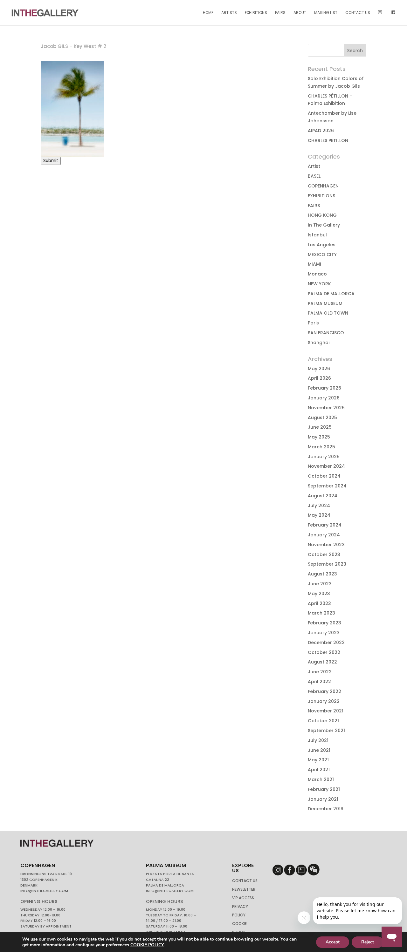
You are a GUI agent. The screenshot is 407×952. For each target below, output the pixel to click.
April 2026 (319, 378)
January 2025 (324, 456)
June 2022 (320, 672)
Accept (333, 942)
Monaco (317, 274)
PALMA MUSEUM (325, 303)
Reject (367, 942)
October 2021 (323, 720)
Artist (314, 166)
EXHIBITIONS (256, 12)
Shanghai (318, 342)
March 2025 (321, 447)
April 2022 (319, 681)
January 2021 (323, 799)
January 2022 (324, 701)
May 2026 (319, 368)
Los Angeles (321, 244)
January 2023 (324, 632)
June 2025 (320, 427)
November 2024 (326, 466)
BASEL (314, 176)
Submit (50, 161)
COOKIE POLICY (147, 945)
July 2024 (319, 505)
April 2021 (319, 769)
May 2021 (318, 760)
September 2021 (326, 730)
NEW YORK (319, 284)
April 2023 (319, 603)
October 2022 (324, 652)
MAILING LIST (325, 12)
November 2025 (326, 408)
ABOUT (299, 12)
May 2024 (319, 515)
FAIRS (280, 12)
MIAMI (314, 264)
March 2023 (321, 613)
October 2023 (324, 554)
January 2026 (324, 398)
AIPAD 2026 (321, 130)
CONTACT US (357, 12)
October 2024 (324, 476)
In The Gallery (324, 225)
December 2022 (326, 642)
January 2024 (324, 535)
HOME (208, 12)
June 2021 (319, 750)
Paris (313, 323)
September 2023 (327, 564)
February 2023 (324, 623)
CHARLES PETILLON (328, 140)
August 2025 (322, 417)
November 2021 (325, 711)
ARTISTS (229, 12)
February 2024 (324, 525)
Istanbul (317, 235)
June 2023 (320, 584)
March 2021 (321, 779)
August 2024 (322, 496)
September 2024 (327, 486)
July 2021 (318, 740)
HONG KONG (322, 215)
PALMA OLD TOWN (328, 313)
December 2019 (325, 809)
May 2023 (319, 593)
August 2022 (322, 662)
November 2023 (326, 544)
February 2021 (324, 789)
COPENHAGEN (323, 186)
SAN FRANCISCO (326, 333)
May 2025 (319, 437)
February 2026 (324, 388)
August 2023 (322, 574)
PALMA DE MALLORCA (331, 293)
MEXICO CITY (322, 254)
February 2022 (324, 691)
